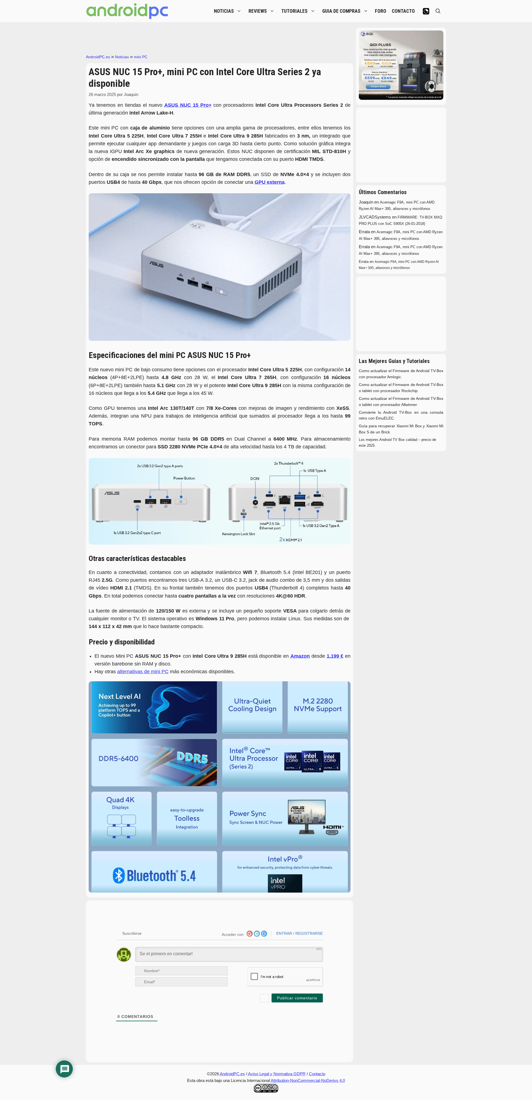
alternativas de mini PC (142, 671)
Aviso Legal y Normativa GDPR (277, 1073)
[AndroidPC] (127, 11)
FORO (380, 11)
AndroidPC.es (98, 57)
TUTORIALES (294, 11)
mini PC (140, 57)
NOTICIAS (224, 11)
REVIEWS (258, 11)
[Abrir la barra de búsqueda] (438, 11)
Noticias (122, 57)
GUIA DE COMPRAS (341, 11)
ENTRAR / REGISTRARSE (299, 933)
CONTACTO (403, 11)
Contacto (317, 1073)
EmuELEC (385, 418)
